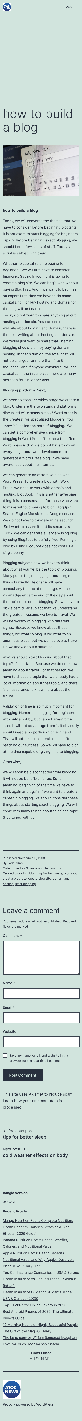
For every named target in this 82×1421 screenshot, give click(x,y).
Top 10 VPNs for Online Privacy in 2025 (34, 1305)
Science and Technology (43, 868)
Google (55, 514)
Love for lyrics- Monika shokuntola (31, 1344)
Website (9, 1032)
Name (9, 983)
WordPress (45, 1404)
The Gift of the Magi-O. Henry (27, 1331)
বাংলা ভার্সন (9, 1202)
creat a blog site (15, 878)
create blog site (39, 878)
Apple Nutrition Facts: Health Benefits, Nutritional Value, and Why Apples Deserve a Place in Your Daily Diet (38, 1259)
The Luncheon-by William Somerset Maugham (40, 1338)
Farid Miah (15, 863)
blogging (21, 873)
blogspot (70, 873)
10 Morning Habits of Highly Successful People (40, 1325)
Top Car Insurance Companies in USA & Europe (41, 1272)
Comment (12, 936)
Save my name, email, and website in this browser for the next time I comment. (39, 1058)
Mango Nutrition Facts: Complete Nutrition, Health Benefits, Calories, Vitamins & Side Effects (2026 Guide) (38, 1227)
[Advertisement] (41, 59)
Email (8, 1007)
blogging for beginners (45, 873)
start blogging (25, 884)
